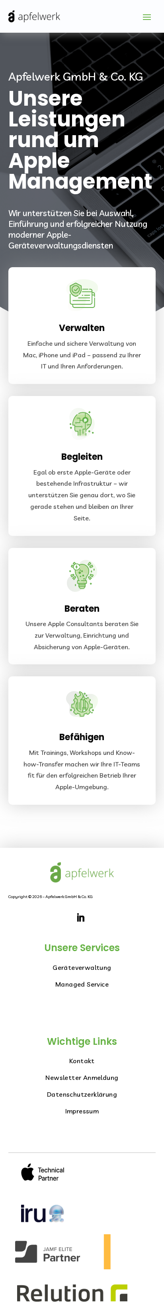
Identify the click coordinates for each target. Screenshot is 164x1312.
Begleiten (82, 457)
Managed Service (82, 984)
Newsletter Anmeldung (81, 1078)
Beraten (82, 609)
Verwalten (82, 328)
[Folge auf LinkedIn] (80, 917)
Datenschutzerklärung (82, 1094)
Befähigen (81, 737)
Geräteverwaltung (82, 967)
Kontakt (82, 1061)
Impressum (82, 1111)
